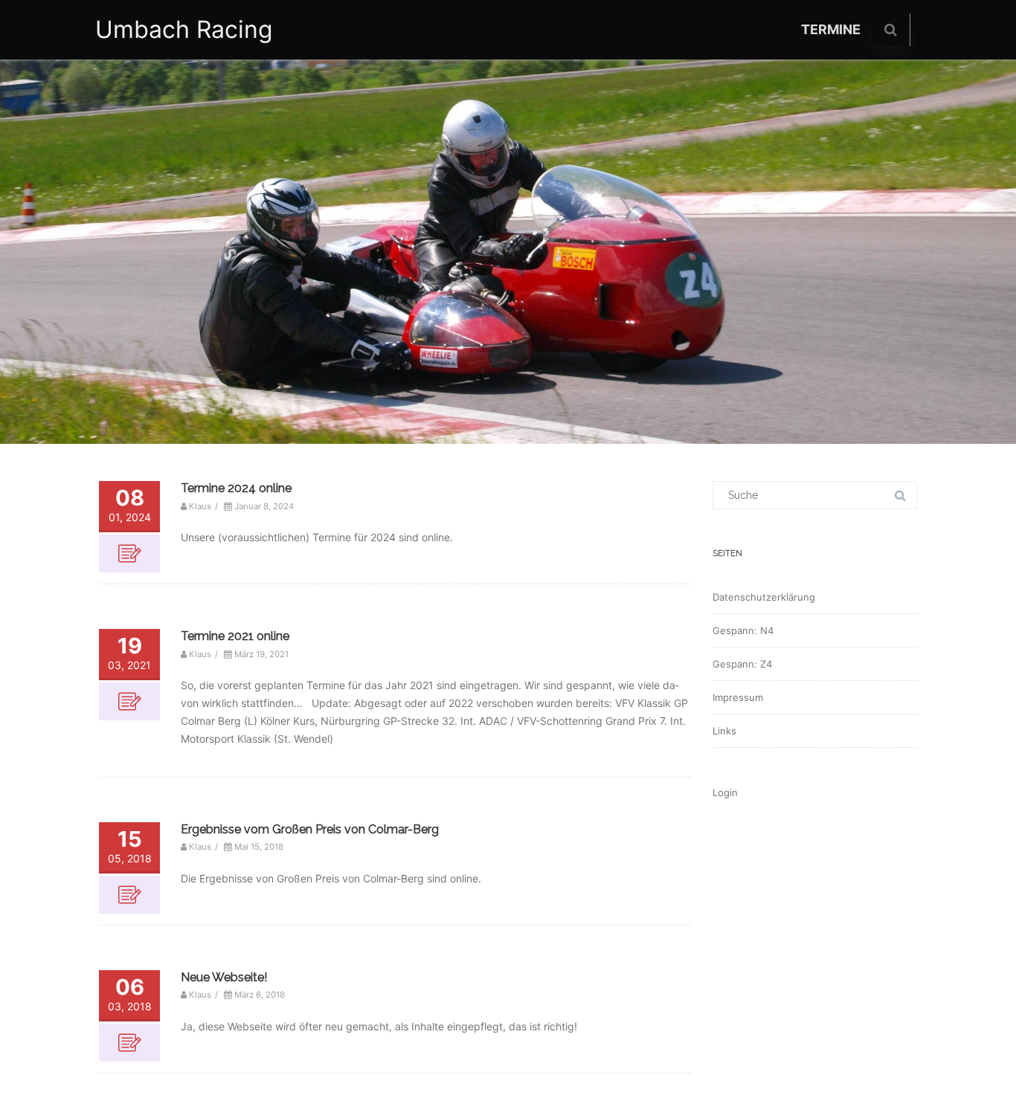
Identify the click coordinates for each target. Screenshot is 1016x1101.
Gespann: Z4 (742, 664)
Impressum (738, 697)
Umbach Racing (184, 29)
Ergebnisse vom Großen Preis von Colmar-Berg (310, 829)
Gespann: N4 (743, 630)
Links (724, 731)
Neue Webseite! (224, 977)
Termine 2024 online (236, 488)
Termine (831, 29)
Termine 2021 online (235, 636)
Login (725, 792)
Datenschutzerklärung (764, 597)
